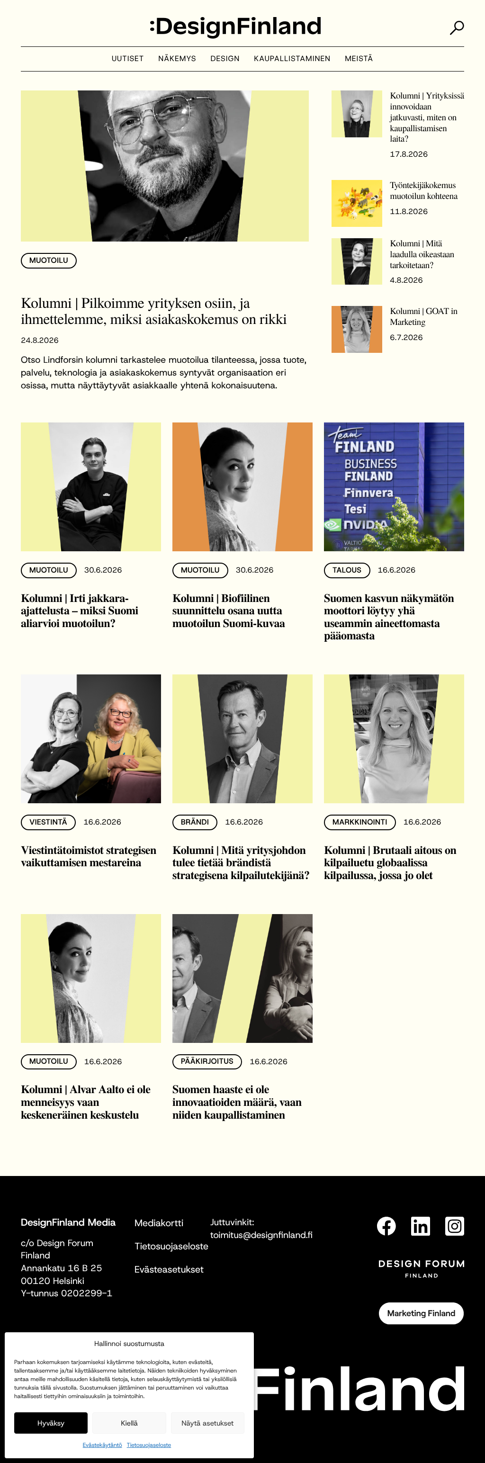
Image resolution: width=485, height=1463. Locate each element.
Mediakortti (159, 1223)
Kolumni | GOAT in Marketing (424, 316)
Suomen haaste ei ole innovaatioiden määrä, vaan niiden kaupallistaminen (237, 1101)
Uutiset (128, 59)
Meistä (359, 59)
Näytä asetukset (207, 1423)
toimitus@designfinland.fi (261, 1235)
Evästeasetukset (169, 1270)
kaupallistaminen (292, 59)
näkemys (177, 59)
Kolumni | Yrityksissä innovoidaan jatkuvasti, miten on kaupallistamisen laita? (427, 117)
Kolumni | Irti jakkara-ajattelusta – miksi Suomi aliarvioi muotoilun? (79, 610)
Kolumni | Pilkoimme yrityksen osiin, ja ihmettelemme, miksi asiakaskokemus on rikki (154, 310)
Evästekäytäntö (102, 1445)
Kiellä (129, 1423)
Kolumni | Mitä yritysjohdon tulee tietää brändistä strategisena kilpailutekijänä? (241, 862)
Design (225, 59)
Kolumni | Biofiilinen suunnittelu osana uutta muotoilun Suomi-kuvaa (228, 610)
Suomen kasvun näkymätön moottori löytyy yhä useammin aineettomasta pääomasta (389, 617)
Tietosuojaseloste (149, 1445)
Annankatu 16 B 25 (61, 1269)
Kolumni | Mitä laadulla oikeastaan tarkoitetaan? (422, 254)
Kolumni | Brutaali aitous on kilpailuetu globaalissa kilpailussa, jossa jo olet (390, 862)
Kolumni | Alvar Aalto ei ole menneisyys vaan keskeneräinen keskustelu (85, 1101)
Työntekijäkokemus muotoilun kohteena (424, 190)
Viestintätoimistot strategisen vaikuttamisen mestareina (88, 856)
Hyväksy (50, 1423)
